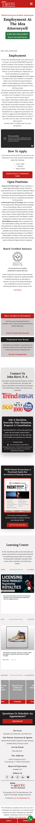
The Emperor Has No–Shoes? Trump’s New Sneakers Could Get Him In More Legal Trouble (17, 654)
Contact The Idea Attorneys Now (17, 333)
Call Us (8, 821)
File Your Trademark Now (17, 354)
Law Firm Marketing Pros (21, 798)
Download (17, 701)
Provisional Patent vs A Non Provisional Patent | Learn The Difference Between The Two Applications (16, 597)
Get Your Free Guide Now (17, 525)
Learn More (17, 290)
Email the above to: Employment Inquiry (17, 175)
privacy (13, 447)
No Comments (13, 659)
